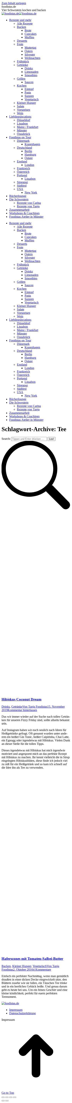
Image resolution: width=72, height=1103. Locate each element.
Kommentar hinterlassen (22, 710)
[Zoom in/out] (14, 1097)
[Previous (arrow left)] (3, 1100)
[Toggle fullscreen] (10, 1097)
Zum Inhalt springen (14, 3)
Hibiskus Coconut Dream (21, 699)
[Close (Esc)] (3, 1097)
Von (34, 706)
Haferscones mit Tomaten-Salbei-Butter (32, 959)
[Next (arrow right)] (6, 1100)
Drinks (6, 706)
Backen (6, 966)
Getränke (16, 706)
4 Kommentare (42, 969)
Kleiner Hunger (21, 966)
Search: (6, 438)
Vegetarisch (40, 966)
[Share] (6, 1097)
